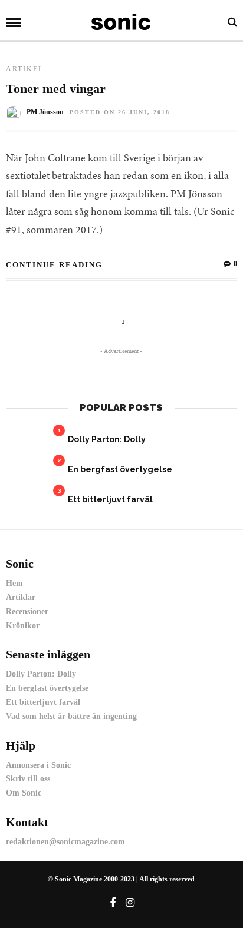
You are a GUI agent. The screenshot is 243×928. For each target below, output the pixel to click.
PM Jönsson (45, 112)
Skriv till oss (28, 778)
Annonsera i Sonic (38, 765)
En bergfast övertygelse (120, 469)
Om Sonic (23, 792)
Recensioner (27, 611)
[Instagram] (129, 903)
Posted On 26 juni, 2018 (120, 112)
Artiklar (20, 597)
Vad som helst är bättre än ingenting (71, 716)
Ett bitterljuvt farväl (110, 499)
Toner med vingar (56, 88)
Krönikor (23, 625)
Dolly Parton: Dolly (107, 439)
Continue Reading (54, 264)
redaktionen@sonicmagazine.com (65, 841)
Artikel (25, 69)
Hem (14, 583)
